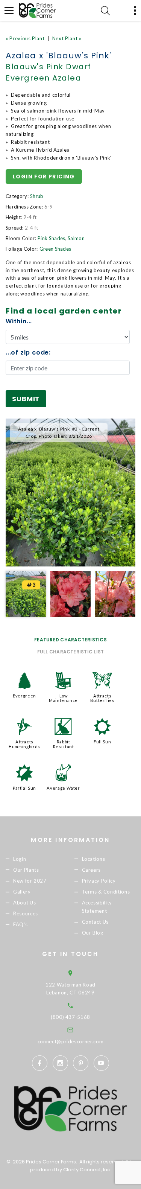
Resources (25, 913)
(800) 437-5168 (70, 1017)
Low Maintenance (63, 698)
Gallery (22, 892)
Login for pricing (44, 176)
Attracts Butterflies (102, 698)
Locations (93, 859)
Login (19, 859)
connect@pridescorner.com (71, 1041)
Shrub (37, 196)
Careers (91, 870)
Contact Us (95, 922)
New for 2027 (30, 881)
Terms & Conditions (106, 892)
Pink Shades (51, 238)
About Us (24, 903)
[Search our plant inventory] (105, 11)
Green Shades (55, 249)
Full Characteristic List (70, 652)
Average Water (63, 788)
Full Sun (102, 741)
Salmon (76, 238)
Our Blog (92, 933)
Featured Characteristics (70, 639)
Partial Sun (24, 788)
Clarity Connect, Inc (86, 1169)
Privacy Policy (99, 881)
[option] (70, 492)
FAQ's (20, 925)
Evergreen (24, 695)
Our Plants (26, 870)
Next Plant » (67, 38)
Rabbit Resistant (63, 744)
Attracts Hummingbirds (24, 744)
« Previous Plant (25, 38)
